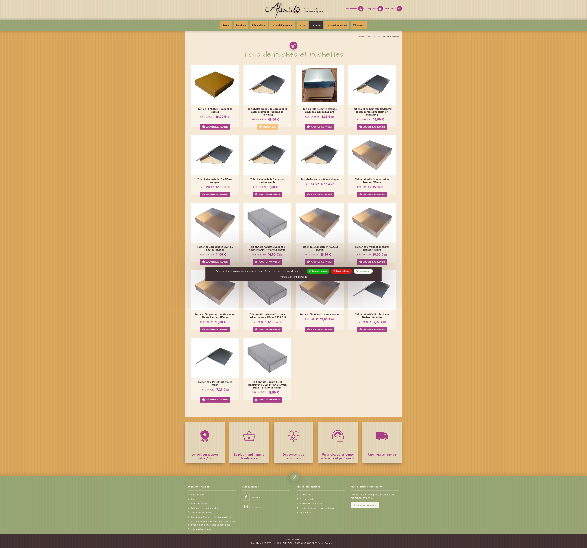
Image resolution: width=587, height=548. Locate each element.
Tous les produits (308, 499)
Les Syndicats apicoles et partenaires (318, 508)
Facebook (256, 497)
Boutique (241, 25)
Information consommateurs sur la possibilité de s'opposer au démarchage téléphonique (211, 523)
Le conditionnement (282, 25)
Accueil (226, 25)
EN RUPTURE (269, 127)
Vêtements (359, 25)
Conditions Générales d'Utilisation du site (211, 517)
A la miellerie (259, 25)
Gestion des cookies (201, 529)
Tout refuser (342, 271)
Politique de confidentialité (205, 508)
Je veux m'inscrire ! (367, 505)
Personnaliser (363, 271)
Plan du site (305, 495)
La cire (302, 25)
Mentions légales (199, 503)
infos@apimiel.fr (327, 543)
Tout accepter (319, 271)
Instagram (256, 507)
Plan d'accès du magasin (311, 503)
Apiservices (305, 512)
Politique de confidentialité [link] (293, 277)
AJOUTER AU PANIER (217, 127)
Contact (195, 499)
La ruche (316, 25)
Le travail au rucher (337, 25)
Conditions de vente (201, 512)
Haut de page (198, 495)
